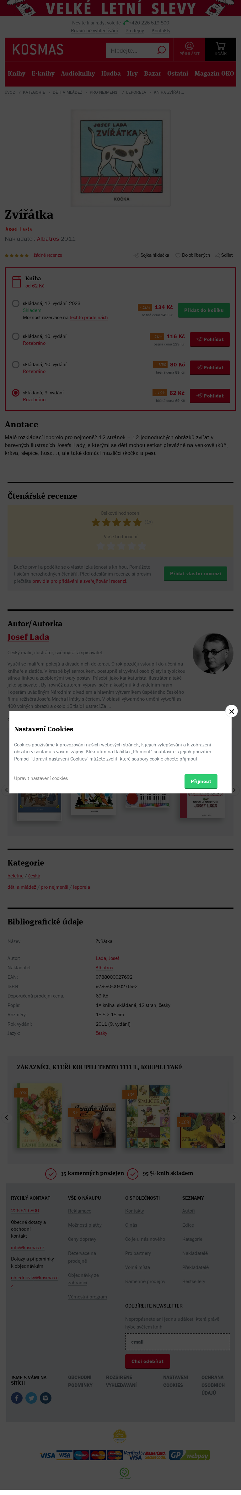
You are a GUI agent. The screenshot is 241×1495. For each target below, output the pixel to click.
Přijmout (201, 781)
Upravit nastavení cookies (41, 778)
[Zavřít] (231, 711)
